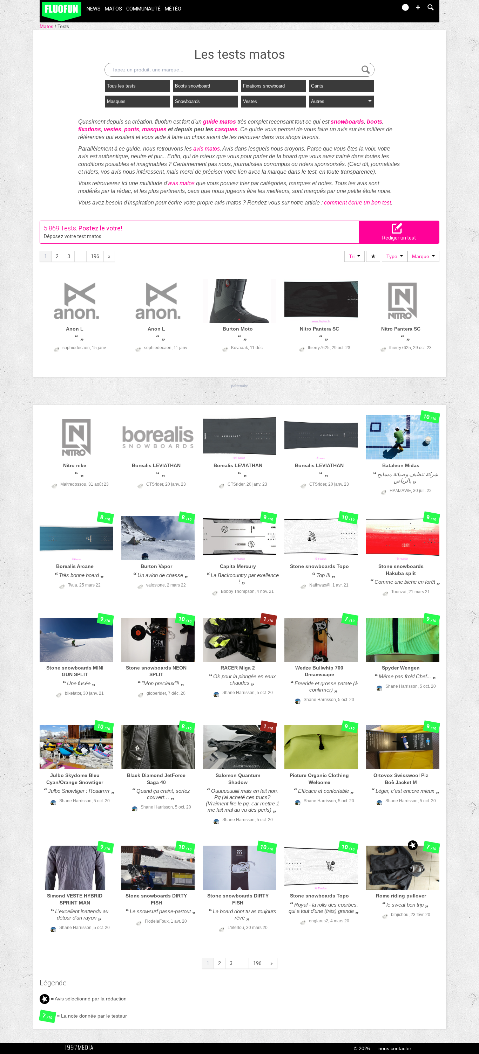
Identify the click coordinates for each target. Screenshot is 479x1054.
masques (154, 129)
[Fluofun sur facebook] (377, 10)
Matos (113, 9)
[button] (418, 7)
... (80, 256)
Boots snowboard (192, 86)
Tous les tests (121, 86)
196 (95, 256)
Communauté (143, 9)
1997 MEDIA (81, 1048)
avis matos (206, 149)
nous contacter (394, 1048)
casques (226, 129)
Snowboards (187, 101)
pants (131, 129)
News (94, 9)
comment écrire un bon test (357, 203)
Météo (173, 9)
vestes (112, 129)
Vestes (250, 101)
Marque (422, 256)
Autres (317, 101)
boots (374, 122)
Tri (353, 256)
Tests (63, 26)
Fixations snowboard (264, 86)
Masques (116, 101)
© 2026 (362, 1048)
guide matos (219, 122)
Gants (317, 86)
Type (393, 256)
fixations (89, 129)
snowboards (347, 122)
